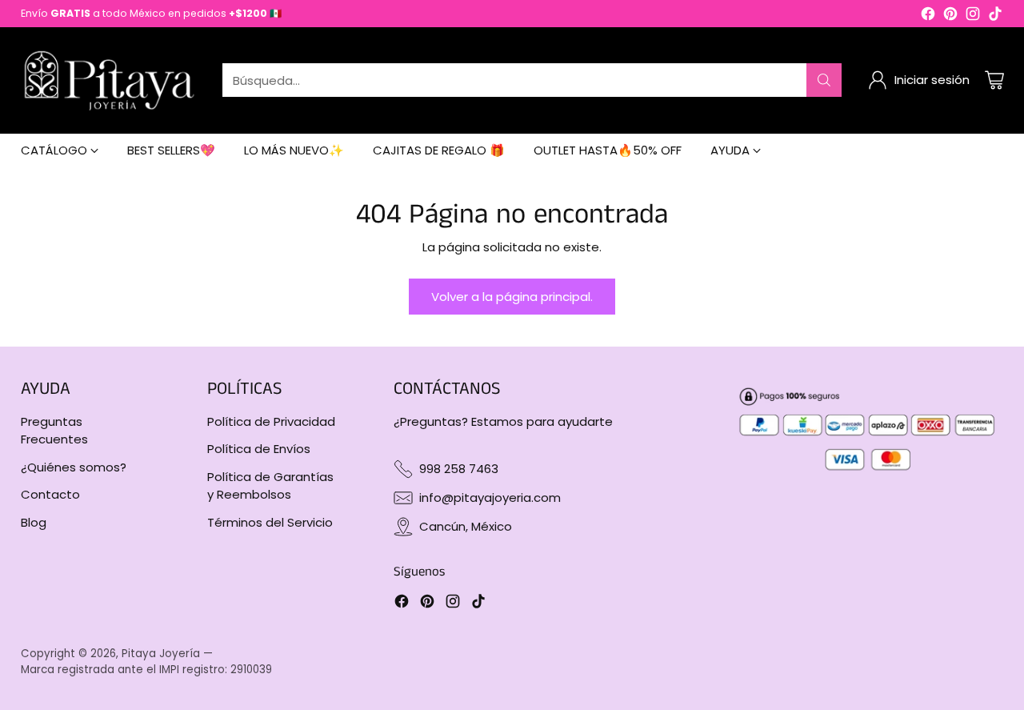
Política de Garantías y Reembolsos (270, 485)
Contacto (50, 494)
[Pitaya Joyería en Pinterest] (950, 16)
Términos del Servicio (270, 522)
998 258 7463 (458, 468)
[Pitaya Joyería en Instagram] (973, 16)
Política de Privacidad (271, 421)
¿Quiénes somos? (73, 467)
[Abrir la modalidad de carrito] (994, 80)
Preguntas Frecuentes (54, 430)
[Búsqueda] (824, 80)
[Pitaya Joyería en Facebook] (928, 16)
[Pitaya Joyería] (109, 80)
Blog (33, 522)
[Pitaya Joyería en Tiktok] (995, 16)
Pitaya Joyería (161, 653)
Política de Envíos (258, 448)
